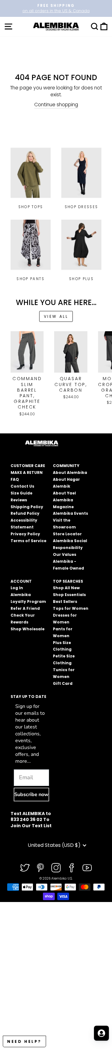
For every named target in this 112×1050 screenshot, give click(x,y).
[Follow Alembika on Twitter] (25, 867)
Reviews (19, 500)
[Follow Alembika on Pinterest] (40, 867)
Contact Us (22, 486)
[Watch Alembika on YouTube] (87, 867)
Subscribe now (31, 794)
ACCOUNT (21, 581)
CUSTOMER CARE (28, 465)
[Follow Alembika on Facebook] (71, 867)
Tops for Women (70, 608)
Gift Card (62, 683)
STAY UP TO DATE (28, 696)
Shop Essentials (69, 594)
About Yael (64, 493)
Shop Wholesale (27, 629)
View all (56, 316)
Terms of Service (28, 540)
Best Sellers (65, 601)
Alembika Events (70, 513)
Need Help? (24, 1041)
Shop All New (66, 587)
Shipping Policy (27, 506)
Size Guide (21, 493)
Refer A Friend (25, 608)
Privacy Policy (25, 534)
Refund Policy (25, 513)
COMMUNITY (66, 465)
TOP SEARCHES (68, 581)
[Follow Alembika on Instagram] (56, 867)
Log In (17, 587)
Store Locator (67, 534)
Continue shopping (56, 104)
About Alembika (70, 472)
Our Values (64, 554)
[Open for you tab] (101, 1033)
